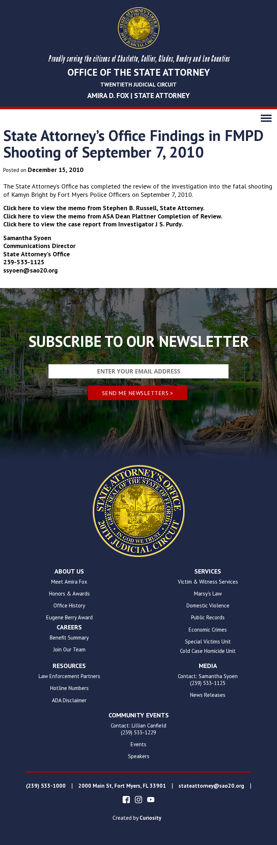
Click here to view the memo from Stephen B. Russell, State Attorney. (104, 208)
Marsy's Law (208, 593)
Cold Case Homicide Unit (208, 651)
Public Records (208, 617)
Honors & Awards (69, 593)
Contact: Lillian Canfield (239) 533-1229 (138, 729)
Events (138, 744)
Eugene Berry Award (69, 617)
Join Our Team (69, 649)
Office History (69, 605)
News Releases (207, 695)
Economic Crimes (208, 630)
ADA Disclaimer (69, 700)
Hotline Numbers (69, 688)
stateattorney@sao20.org (211, 786)
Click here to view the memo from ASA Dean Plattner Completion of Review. (112, 216)
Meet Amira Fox (69, 582)
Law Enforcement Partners (69, 676)
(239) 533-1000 (46, 786)
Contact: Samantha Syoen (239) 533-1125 (208, 679)
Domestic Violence (207, 605)
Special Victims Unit (208, 641)
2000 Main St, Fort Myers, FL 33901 (122, 786)
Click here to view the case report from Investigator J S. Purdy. (93, 224)
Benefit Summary (69, 637)
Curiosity (150, 818)
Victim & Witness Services (208, 582)
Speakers (138, 756)
